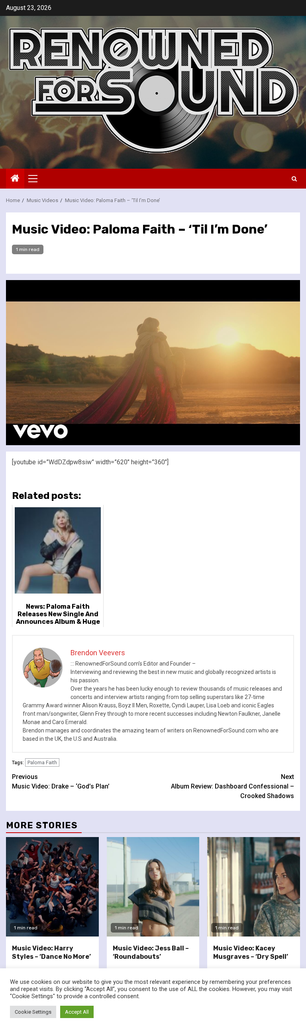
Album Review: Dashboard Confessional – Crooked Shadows (232, 786)
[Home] (15, 179)
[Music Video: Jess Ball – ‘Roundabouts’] (153, 887)
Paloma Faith (42, 762)
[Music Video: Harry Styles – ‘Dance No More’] (52, 887)
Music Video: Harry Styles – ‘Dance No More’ (51, 952)
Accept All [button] (77, 1012)
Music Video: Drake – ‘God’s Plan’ (61, 781)
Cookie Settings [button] (33, 1012)
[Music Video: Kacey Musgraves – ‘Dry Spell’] (253, 887)
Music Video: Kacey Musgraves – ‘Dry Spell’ (250, 952)
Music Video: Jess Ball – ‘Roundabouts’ (151, 952)
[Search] (294, 179)
